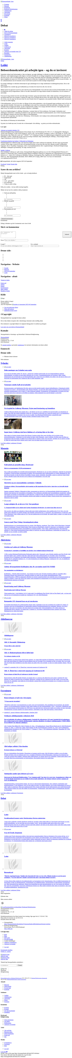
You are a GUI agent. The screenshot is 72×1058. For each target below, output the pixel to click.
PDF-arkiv (7, 938)
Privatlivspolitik (8, 939)
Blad (5, 934)
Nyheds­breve (8, 1042)
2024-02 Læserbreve (10, 39)
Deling (2, 284)
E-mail (3, 244)
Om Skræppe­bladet (9, 1011)
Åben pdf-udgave (9, 309)
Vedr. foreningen (8, 1020)
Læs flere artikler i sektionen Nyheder (11, 443)
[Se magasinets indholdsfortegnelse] (24, 304)
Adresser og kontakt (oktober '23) (10, 130)
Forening (6, 1001)
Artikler (6, 995)
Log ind (6, 947)
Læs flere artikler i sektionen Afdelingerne (12, 685)
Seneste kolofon (45, 924)
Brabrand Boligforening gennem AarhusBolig (16, 979)
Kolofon (6, 1007)
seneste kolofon (6, 345)
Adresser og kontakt (9, 944)
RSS (5, 1046)
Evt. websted (34, 244)
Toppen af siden (5, 280)
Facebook (3, 164)
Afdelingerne (8, 10)
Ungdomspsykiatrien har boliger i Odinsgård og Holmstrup (17, 141)
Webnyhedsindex (9, 1033)
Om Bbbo (7, 1021)
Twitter (8, 164)
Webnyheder (7, 986)
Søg (5, 1037)
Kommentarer (4, 288)
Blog (5, 936)
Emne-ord (3, 283)
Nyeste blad (7, 988)
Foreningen (6, 690)
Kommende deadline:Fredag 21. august (7, 950)
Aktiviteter (7, 12)
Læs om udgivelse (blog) (11, 307)
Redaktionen (37, 924)
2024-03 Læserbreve (10, 37)
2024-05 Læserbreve (10, 36)
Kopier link (14, 164)
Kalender (6, 15)
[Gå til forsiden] (7, 59)
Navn (3, 240)
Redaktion (7, 7)
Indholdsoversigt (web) (10, 310)
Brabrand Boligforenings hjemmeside (39, 978)
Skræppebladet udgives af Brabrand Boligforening (11, 978)
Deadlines (7, 1012)
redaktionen (21, 345)
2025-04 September (9, 271)
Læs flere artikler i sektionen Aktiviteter (12, 614)
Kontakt (6, 1009)
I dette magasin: (8, 42)
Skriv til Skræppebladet (10, 33)
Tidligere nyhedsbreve (10, 942)
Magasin (6, 6)
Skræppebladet (5, 337)
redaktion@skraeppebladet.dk (26, 924)
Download (7, 14)
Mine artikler (4, 289)
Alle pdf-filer (7, 1030)
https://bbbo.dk (8, 928)
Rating (2, 286)
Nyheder (6, 4)
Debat (6, 17)
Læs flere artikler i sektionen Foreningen (12, 793)
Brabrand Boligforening (10, 9)
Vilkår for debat (8, 31)
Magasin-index (8, 1032)
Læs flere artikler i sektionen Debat (10, 890)
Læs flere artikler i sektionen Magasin (11, 534)
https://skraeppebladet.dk (11, 924)
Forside (6, 268)
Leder (4, 65)
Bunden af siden (5, 291)
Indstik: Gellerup (5, 150)
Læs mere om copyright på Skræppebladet (12, 327)
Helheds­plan (7, 1023)
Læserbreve (7, 34)
